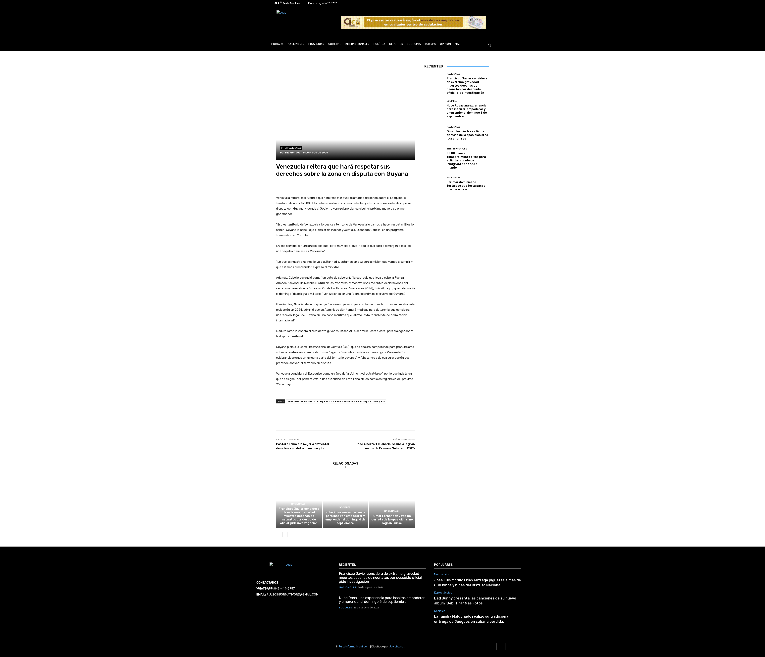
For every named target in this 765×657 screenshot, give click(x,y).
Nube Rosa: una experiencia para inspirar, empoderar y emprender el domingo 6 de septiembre (345, 518)
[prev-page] (278, 534)
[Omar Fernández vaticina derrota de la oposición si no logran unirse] (392, 500)
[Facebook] (477, 3)
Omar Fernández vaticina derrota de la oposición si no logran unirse (392, 519)
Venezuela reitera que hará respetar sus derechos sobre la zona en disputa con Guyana (336, 401)
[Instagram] (481, 3)
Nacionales (298, 504)
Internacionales (291, 148)
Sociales (344, 507)
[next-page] (284, 534)
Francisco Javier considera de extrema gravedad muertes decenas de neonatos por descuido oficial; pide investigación (299, 516)
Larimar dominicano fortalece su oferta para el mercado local (466, 185)
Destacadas (442, 574)
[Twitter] (486, 3)
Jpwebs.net (396, 646)
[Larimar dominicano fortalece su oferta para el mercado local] (434, 183)
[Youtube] (491, 3)
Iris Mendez (292, 152)
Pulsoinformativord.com (354, 646)
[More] (455, 420)
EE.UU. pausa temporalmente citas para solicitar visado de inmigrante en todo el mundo (466, 160)
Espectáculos (443, 592)
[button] (489, 45)
